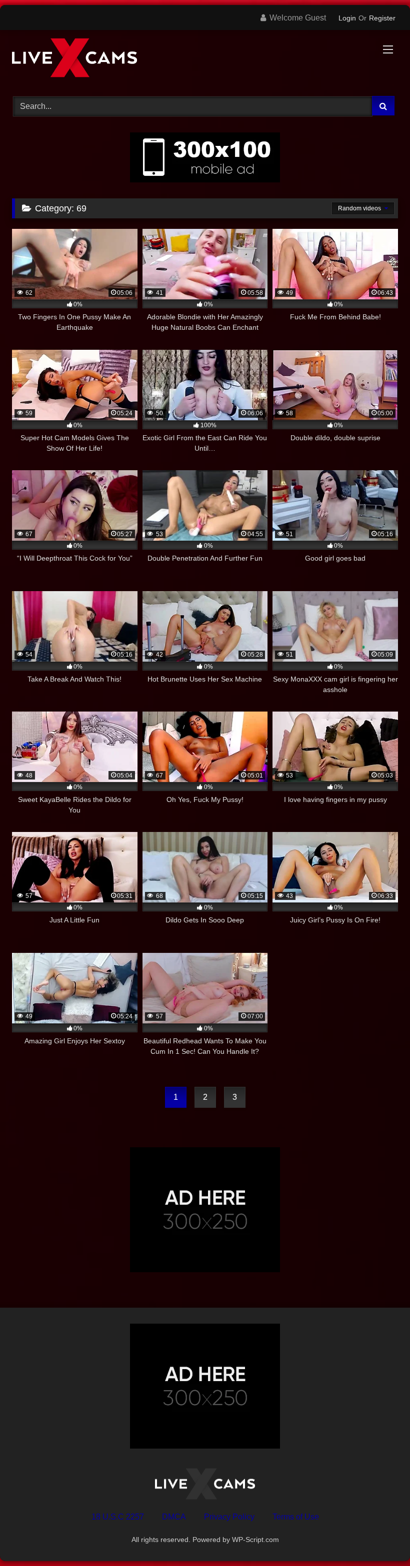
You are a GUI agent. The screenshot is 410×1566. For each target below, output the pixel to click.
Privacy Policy (229, 1517)
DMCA (174, 1517)
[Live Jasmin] (205, 59)
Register (382, 18)
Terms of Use (295, 1517)
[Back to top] (379, 1536)
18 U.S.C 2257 (118, 1517)
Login (347, 18)
